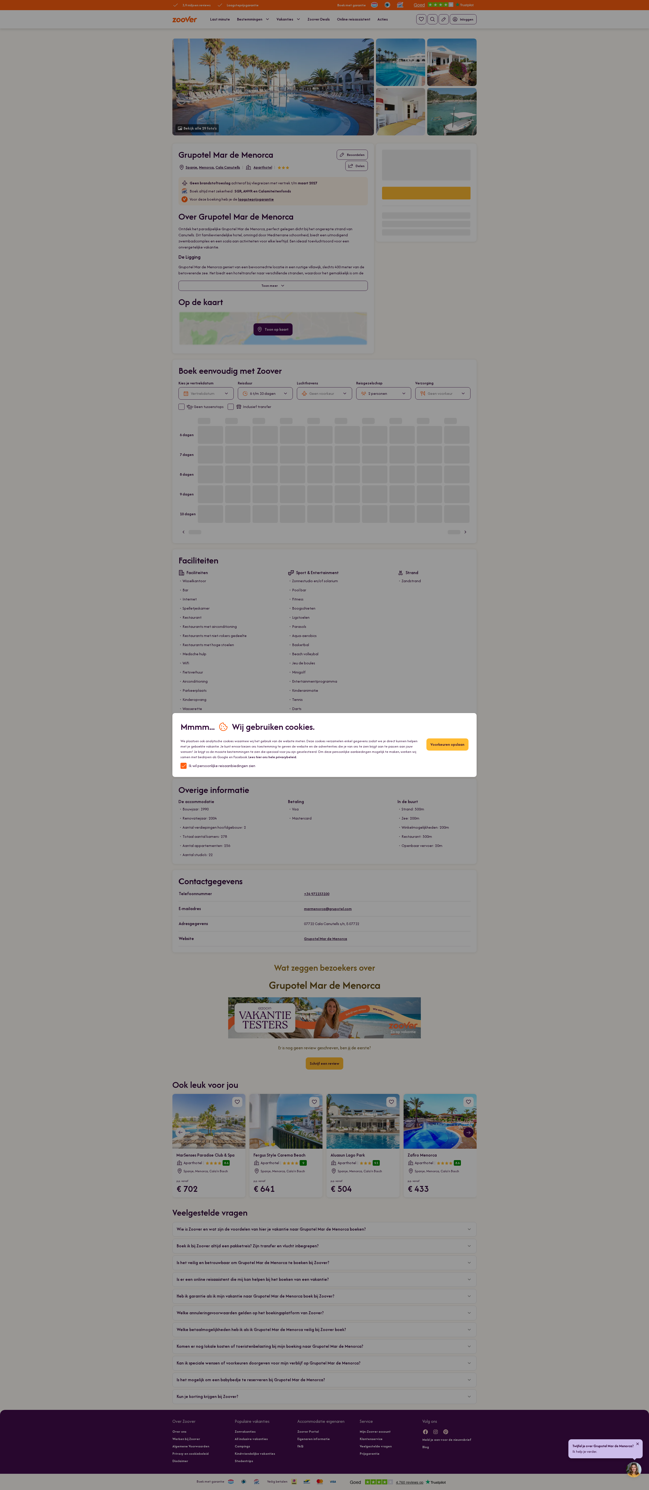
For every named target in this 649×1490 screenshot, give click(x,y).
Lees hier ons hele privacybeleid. (272, 757)
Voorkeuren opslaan (447, 744)
